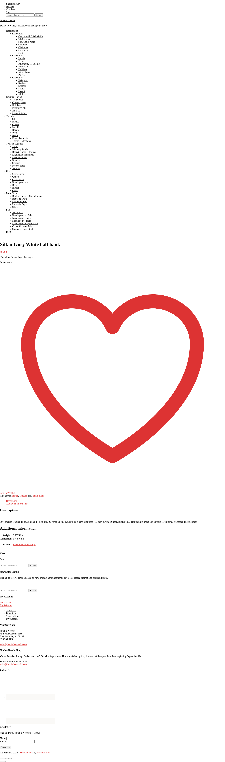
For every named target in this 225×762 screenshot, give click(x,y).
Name (3, 738)
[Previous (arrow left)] (1, 761)
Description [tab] (11, 501)
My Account (6, 602)
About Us (11, 610)
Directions (11, 613)
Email (3, 741)
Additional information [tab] (17, 503)
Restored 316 (43, 752)
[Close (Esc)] (10, 758)
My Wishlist (6, 605)
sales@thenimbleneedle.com (13, 644)
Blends (14, 495)
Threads (23, 495)
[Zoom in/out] (1, 758)
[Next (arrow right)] (4, 761)
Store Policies (12, 616)
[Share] (7, 758)
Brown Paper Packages (24, 544)
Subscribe (5, 747)
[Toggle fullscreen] (4, 758)
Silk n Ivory (38, 495)
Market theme (26, 752)
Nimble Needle (7, 20)
